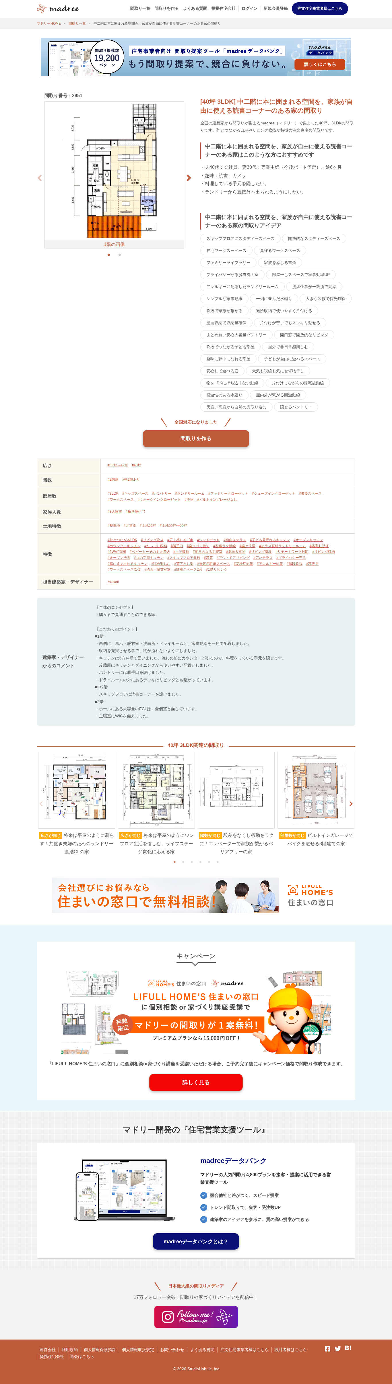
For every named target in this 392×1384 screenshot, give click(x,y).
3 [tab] (192, 862)
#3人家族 (115, 512)
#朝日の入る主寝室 (207, 552)
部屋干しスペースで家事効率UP (301, 274)
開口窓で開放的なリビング (304, 334)
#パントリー (161, 494)
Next (351, 804)
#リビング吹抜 (152, 540)
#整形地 (114, 526)
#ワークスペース (121, 500)
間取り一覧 (140, 8)
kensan (113, 582)
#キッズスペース (135, 494)
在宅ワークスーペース (226, 250)
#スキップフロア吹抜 (183, 558)
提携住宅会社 (223, 8)
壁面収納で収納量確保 (226, 322)
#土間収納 (181, 552)
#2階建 (113, 479)
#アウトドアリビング (233, 558)
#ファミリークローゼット (228, 494)
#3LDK (113, 494)
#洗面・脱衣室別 (157, 569)
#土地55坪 (148, 526)
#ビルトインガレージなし (217, 500)
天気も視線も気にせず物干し (278, 371)
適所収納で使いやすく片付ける (284, 310)
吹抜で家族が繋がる (224, 310)
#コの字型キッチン (149, 558)
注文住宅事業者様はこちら (320, 8)
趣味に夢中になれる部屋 (228, 359)
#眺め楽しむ (160, 564)
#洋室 (189, 500)
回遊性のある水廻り (224, 395)
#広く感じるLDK (180, 540)
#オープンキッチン (308, 540)
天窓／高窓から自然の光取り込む (236, 407)
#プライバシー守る (291, 558)
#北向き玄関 (235, 552)
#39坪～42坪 (118, 465)
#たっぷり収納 (155, 546)
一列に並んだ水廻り (274, 298)
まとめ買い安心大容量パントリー (236, 334)
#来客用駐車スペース (213, 564)
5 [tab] (209, 862)
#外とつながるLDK (122, 540)
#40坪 (136, 465)
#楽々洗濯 (247, 546)
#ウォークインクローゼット (159, 500)
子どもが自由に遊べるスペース (292, 359)
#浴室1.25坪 (319, 546)
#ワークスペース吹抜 (124, 569)
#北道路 (130, 526)
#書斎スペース (310, 494)
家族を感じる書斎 (280, 262)
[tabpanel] (76, 804)
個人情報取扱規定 (138, 1349)
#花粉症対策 (243, 564)
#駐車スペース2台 (188, 569)
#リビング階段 (260, 552)
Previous (41, 804)
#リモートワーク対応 (291, 552)
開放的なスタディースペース (314, 238)
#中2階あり (131, 479)
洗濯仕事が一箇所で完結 (314, 286)
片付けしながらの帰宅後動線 (298, 383)
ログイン (250, 8)
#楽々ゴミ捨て (198, 546)
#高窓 (208, 558)
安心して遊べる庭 (222, 371)
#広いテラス (263, 558)
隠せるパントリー (296, 407)
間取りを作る (167, 8)
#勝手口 (177, 546)
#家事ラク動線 (224, 546)
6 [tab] (217, 862)
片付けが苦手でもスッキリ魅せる (290, 322)
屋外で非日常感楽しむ (288, 346)
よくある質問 (195, 8)
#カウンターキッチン (124, 546)
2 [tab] (183, 862)
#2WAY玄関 (117, 552)
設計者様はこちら (291, 1349)
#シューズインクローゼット (273, 494)
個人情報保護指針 (100, 1349)
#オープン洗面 (119, 558)
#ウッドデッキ (208, 540)
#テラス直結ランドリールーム (282, 546)
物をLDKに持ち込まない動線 (232, 383)
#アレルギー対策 (270, 564)
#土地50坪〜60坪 (173, 526)
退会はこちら (82, 1356)
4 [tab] (200, 862)
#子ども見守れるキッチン (270, 540)
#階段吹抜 (294, 564)
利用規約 (70, 1349)
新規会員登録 (276, 8)
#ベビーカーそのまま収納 (150, 552)
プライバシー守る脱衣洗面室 (232, 274)
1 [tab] (174, 862)
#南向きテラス (235, 540)
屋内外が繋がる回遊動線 (278, 395)
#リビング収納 (323, 552)
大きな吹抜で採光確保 (326, 298)
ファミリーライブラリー (228, 262)
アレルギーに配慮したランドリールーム (242, 286)
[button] (188, 178)
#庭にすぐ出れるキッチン (128, 564)
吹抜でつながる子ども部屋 (230, 346)
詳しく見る (196, 1082)
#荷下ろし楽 (183, 564)
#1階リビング (216, 569)
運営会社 (48, 1349)
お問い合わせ (172, 1349)
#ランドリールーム (190, 494)
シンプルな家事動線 (224, 298)
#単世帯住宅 (135, 512)
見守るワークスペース (280, 250)
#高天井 (312, 564)
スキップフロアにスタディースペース (240, 238)
